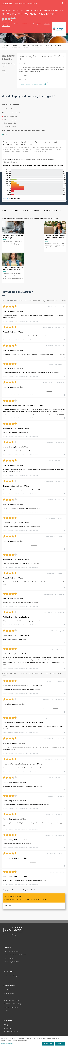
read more (22, 79)
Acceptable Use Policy (11, 1000)
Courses (22, 10)
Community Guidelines (11, 962)
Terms (6, 997)
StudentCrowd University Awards (15, 955)
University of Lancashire (12, 10)
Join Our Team (9, 993)
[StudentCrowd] (7, 3)
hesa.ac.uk (7, 1028)
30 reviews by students (8, 20)
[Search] (63, 3)
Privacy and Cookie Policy (12, 1004)
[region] (34, 1041)
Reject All (60, 1043)
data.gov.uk (7, 1025)
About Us (7, 990)
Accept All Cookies (48, 1043)
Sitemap (6, 1011)
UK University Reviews (11, 951)
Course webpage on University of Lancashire (32, 84)
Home (3, 10)
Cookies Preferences (11, 1007)
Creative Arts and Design (32, 10)
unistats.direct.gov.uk (11, 1032)
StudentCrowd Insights (11, 976)
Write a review (8, 905)
